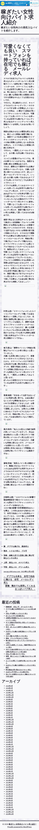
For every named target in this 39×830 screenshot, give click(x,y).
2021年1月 (9, 807)
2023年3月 (9, 767)
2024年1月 (9, 744)
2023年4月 (9, 764)
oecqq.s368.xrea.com (12, 571)
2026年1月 (9, 690)
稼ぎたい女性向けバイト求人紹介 (17, 17)
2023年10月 (10, 751)
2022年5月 (9, 789)
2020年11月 (10, 812)
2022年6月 (9, 787)
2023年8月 (9, 755)
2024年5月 (9, 735)
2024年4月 (9, 737)
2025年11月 (10, 695)
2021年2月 (9, 805)
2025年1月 (9, 717)
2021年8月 (9, 791)
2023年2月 (9, 769)
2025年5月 (9, 708)
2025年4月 (9, 711)
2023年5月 (9, 762)
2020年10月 (10, 814)
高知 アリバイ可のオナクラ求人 (17, 638)
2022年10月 (10, 778)
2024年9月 (9, 726)
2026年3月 (9, 686)
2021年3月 (9, 803)
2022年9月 (9, 780)
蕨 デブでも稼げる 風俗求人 (16, 546)
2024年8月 (9, 729)
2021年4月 (9, 800)
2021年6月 (9, 796)
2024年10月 (10, 724)
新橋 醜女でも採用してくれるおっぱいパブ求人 (20, 587)
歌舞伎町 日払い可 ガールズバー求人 (19, 607)
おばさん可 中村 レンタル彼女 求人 (17, 672)
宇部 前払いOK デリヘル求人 (16, 567)
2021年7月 (9, 794)
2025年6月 (9, 706)
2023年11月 (10, 749)
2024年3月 (9, 740)
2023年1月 (9, 771)
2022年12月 (10, 773)
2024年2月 (9, 742)
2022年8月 (9, 782)
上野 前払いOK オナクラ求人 (16, 562)
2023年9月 (9, 753)
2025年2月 (9, 715)
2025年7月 (9, 704)
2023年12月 (10, 746)
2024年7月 (9, 731)
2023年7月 (9, 758)
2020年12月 (10, 809)
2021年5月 (9, 798)
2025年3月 (9, 713)
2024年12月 (10, 720)
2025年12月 (10, 693)
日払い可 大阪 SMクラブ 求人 (15, 654)
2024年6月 (9, 733)
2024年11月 (10, 722)
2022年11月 (10, 776)
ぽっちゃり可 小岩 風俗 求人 (15, 616)
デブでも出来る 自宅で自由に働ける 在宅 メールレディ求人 (19, 579)
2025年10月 (10, 697)
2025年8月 (9, 702)
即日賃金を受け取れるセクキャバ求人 (18, 670)
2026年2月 (9, 688)
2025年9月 (9, 699)
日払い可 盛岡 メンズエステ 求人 (17, 613)
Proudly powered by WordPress (19, 827)
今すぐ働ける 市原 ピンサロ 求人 (17, 636)
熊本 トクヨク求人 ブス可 (15, 551)
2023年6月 (9, 760)
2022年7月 (9, 785)
